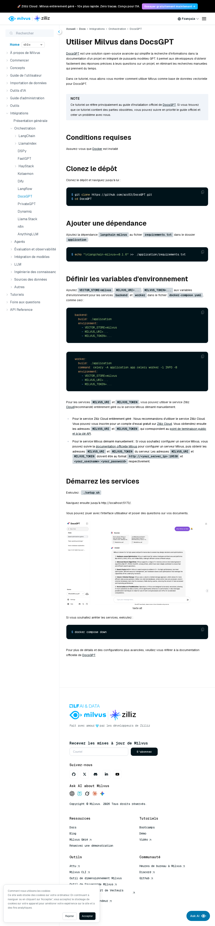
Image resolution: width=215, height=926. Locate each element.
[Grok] (87, 794)
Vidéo (143, 839)
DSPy (22, 151)
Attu (72, 866)
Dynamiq (24, 211)
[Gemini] (102, 794)
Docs (82, 29)
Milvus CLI (77, 872)
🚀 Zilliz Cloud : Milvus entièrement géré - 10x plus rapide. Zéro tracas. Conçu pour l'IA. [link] (78, 6)
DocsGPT (25, 196)
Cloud (70, 407)
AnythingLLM (28, 234)
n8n (21, 226)
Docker (97, 149)
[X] (84, 774)
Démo (142, 833)
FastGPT (24, 158)
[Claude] (94, 794)
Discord (145, 872)
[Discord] (95, 774)
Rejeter (69, 916)
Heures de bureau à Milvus (160, 866)
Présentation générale (30, 121)
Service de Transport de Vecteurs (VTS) (96, 892)
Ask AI (194, 916)
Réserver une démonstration (91, 846)
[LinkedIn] (106, 774)
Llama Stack (27, 219)
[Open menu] (204, 18)
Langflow (25, 189)
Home (15, 44)
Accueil (70, 29)
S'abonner (144, 751)
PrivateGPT (27, 204)
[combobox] (188, 19)
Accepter (87, 916)
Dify (21, 181)
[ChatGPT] (72, 794)
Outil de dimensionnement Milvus (95, 878)
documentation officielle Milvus (116, 446)
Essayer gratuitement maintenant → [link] (169, 6)
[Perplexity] (79, 794)
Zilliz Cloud (164, 424)
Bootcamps (147, 827)
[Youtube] (117, 774)
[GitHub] (73, 774)
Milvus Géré (78, 839)
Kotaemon (25, 173)
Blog (72, 833)
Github (144, 878)
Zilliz (145, 725)
